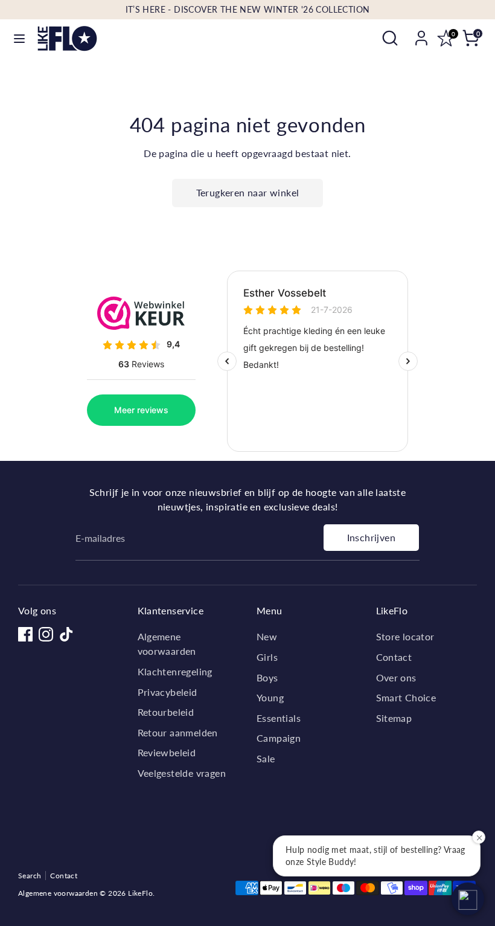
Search (29, 875)
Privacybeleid (167, 692)
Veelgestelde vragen (182, 773)
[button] (467, 898)
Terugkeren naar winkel (247, 192)
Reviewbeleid (167, 752)
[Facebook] (25, 634)
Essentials (279, 718)
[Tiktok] (66, 634)
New (267, 636)
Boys (267, 677)
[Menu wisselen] (19, 38)
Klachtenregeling (175, 671)
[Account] (421, 33)
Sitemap (394, 718)
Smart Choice (406, 697)
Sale (266, 758)
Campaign (279, 738)
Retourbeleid (166, 712)
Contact (394, 657)
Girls (267, 657)
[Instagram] (46, 634)
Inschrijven (371, 537)
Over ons (396, 677)
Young (270, 697)
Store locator (405, 636)
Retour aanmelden (178, 732)
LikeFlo (140, 893)
